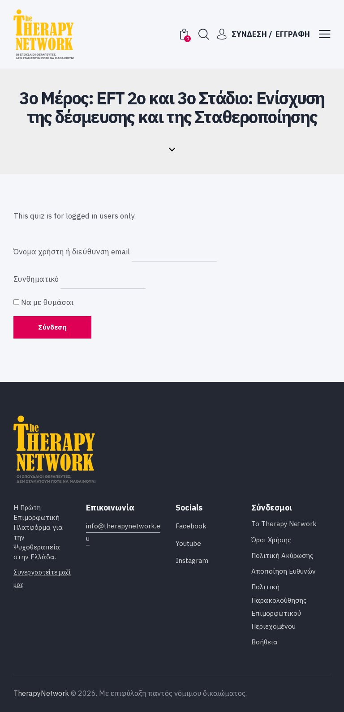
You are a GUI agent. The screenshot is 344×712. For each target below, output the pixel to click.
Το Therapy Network (284, 523)
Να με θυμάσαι (46, 302)
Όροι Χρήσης (271, 540)
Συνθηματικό (36, 279)
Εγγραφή (292, 34)
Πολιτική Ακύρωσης (282, 555)
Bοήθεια (264, 642)
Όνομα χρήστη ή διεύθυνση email (71, 251)
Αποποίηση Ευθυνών (283, 571)
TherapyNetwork (41, 693)
